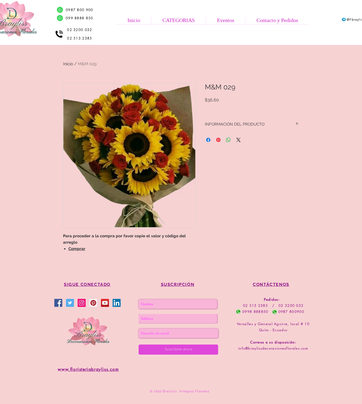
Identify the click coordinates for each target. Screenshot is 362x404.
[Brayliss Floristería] (70, 303)
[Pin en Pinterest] (218, 140)
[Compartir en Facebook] (208, 140)
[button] (178, 20)
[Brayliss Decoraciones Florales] (58, 303)
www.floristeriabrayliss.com (88, 369)
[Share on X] (238, 140)
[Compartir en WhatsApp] (228, 140)
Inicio (68, 63)
